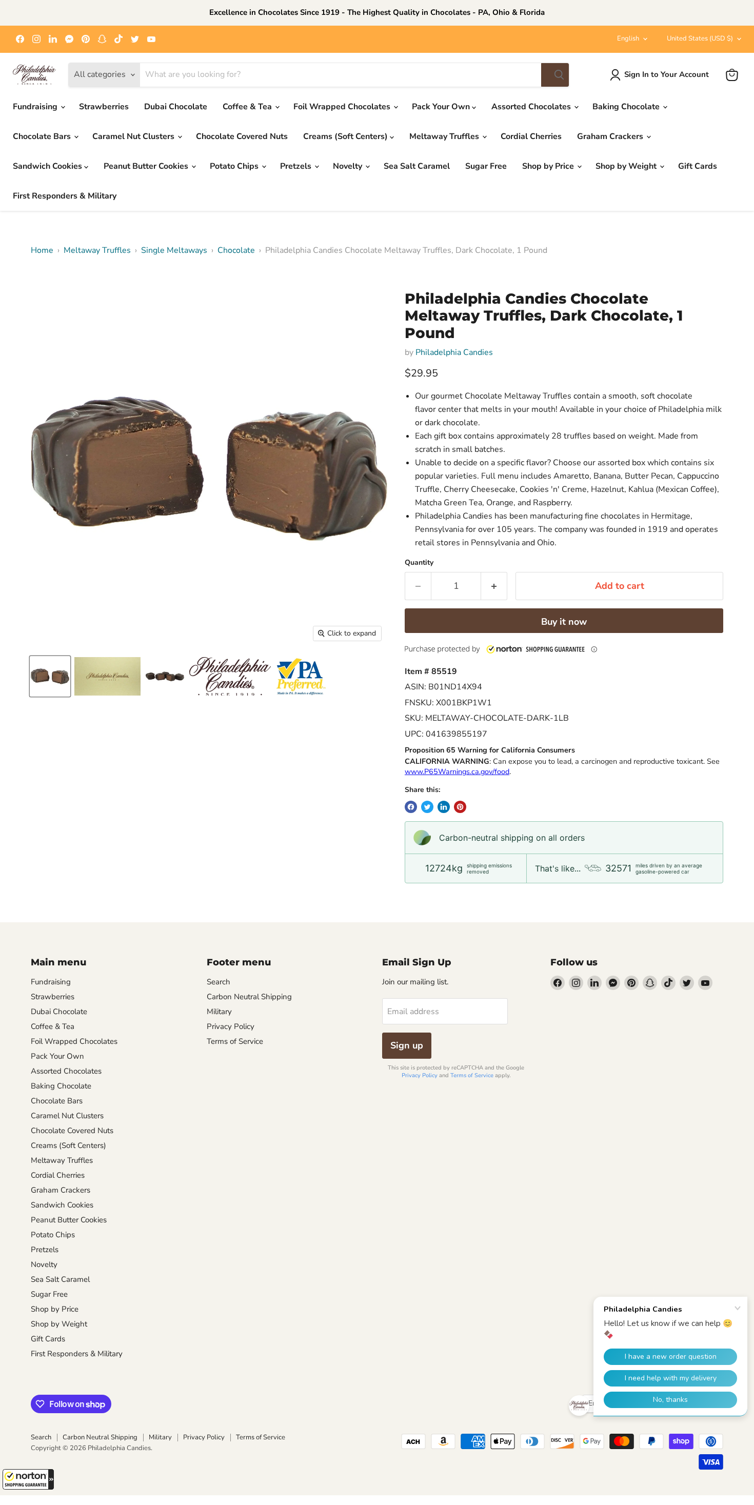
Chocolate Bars (43, 136)
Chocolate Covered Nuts (242, 136)
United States (700, 38)
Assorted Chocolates (532, 106)
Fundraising (36, 106)
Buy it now (564, 622)
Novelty (348, 166)
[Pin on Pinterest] (460, 807)
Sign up (406, 1045)
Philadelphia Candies (454, 352)
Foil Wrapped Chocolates (342, 106)
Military (219, 1011)
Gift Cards (697, 166)
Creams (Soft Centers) (346, 136)
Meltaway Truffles (445, 136)
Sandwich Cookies (48, 166)
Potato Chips (235, 166)
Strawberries (104, 106)
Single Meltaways (174, 250)
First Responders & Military (64, 196)
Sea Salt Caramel (417, 166)
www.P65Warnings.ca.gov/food (457, 771)
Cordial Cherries (531, 136)
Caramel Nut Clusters (134, 136)
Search (218, 982)
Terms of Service (235, 1041)
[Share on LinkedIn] (444, 807)
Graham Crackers (611, 136)
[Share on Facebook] (411, 807)
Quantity (419, 563)
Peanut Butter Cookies (147, 166)
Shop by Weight (627, 166)
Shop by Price (549, 166)
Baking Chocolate (627, 106)
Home (42, 250)
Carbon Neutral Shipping (249, 997)
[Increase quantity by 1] (494, 586)
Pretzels (296, 166)
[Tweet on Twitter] (427, 807)
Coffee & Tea (248, 106)
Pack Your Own (442, 106)
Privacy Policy (230, 1026)
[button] (28, 1479)
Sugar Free (486, 166)
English (628, 38)
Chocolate (236, 250)
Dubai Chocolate (175, 106)
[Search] (555, 75)
